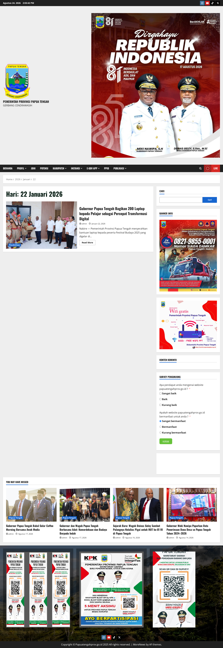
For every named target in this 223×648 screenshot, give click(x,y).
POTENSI (44, 168)
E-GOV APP (92, 168)
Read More (88, 242)
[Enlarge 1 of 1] (216, 17)
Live (216, 168)
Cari (161, 191)
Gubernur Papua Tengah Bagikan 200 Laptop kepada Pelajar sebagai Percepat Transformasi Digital (41, 225)
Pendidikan (14, 245)
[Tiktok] (212, 3)
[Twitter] (217, 3)
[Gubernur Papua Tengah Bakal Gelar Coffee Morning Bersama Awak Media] (31, 505)
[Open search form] (200, 168)
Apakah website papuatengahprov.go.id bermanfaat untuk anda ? (182, 414)
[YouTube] (207, 3)
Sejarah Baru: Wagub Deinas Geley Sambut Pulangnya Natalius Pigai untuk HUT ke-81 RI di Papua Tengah (138, 529)
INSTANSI (75, 168)
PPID (106, 168)
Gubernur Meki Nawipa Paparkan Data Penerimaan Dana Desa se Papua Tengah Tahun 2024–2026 (189, 529)
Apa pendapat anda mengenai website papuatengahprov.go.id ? (181, 387)
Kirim (166, 441)
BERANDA (7, 168)
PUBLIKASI (118, 168)
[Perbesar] (213, 223)
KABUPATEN (58, 168)
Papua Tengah (15, 517)
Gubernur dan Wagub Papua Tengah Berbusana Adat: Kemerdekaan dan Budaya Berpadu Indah (83, 529)
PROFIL (20, 168)
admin (84, 223)
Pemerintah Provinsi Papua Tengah (26, 101)
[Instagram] (202, 3)
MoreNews (139, 644)
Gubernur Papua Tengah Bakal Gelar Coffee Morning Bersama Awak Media (29, 527)
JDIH (33, 168)
